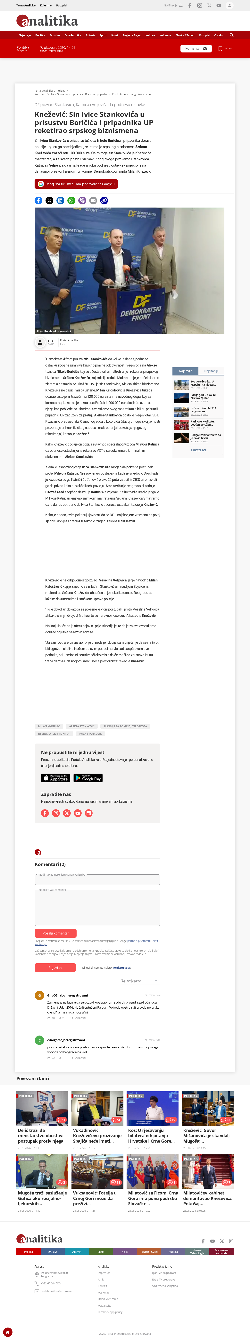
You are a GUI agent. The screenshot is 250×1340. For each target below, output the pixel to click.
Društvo (55, 35)
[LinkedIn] (89, 813)
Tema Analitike (25, 5)
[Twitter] (49, 200)
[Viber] (82, 200)
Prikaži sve (198, 450)
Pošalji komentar (56, 933)
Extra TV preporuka (163, 1279)
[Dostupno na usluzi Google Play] (88, 778)
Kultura (150, 35)
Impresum (104, 1273)
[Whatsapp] (71, 200)
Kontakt (102, 1286)
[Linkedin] (60, 200)
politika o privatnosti (138, 941)
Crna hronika (73, 35)
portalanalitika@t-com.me (56, 1291)
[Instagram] (56, 813)
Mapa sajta (104, 1305)
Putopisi (61, 5)
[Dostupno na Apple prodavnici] (55, 778)
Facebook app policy (110, 1312)
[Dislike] (59, 1018)
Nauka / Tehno (185, 35)
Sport (103, 35)
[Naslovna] (7, 1332)
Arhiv (101, 1279)
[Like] (48, 1018)
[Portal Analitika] (47, 21)
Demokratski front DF (54, 734)
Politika (40, 35)
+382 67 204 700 (51, 1283)
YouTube (218, 5)
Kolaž (114, 35)
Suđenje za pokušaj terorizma (125, 726)
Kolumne (46, 5)
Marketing (104, 1292)
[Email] (93, 200)
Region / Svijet (132, 35)
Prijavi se (55, 967)
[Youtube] (78, 813)
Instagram (199, 5)
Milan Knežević (49, 726)
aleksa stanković (81, 726)
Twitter (209, 5)
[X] (67, 813)
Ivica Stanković (90, 734)
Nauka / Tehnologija (197, 1252)
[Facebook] (38, 200)
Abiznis (90, 35)
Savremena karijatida (222, 1252)
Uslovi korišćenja (108, 1299)
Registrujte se (121, 967)
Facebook (190, 5)
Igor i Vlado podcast (164, 1273)
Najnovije (25, 35)
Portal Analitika (44, 90)
